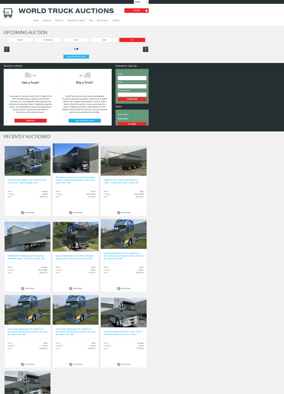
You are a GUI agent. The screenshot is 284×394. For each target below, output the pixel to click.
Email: (120, 74)
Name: (120, 82)
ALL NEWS (132, 124)
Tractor (20, 40)
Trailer (104, 40)
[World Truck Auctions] (8, 18)
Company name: (124, 90)
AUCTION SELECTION (76, 56)
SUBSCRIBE (132, 99)
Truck (76, 40)
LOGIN (136, 10)
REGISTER (30, 120)
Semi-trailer (48, 40)
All (132, 40)
